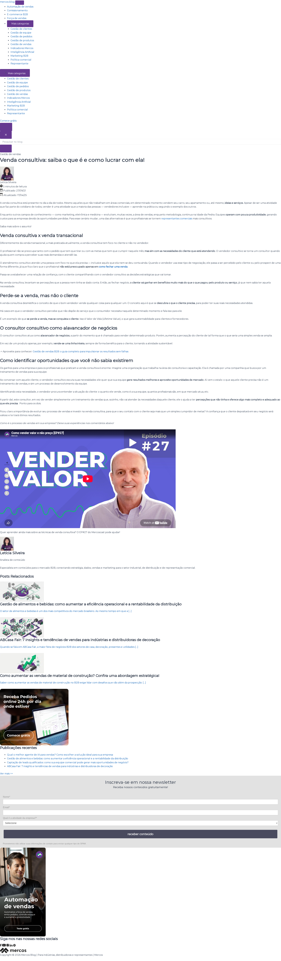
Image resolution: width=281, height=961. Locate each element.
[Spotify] (14, 945)
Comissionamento (17, 10)
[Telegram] (6, 487)
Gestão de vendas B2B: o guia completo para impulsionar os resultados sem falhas (80, 351)
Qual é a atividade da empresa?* (20, 818)
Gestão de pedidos (21, 36)
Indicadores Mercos (22, 48)
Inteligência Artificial (22, 52)
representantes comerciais (176, 218)
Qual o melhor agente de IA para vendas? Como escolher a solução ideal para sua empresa (60, 754)
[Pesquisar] (6, 148)
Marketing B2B (19, 55)
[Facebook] (1, 945)
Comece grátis (8, 120)
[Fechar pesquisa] (6, 135)
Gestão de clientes (21, 28)
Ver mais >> (6, 773)
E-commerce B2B (17, 14)
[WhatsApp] (6, 481)
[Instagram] (8, 945)
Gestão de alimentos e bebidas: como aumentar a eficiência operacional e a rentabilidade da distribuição (67, 758)
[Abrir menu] (19, 2)
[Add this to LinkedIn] (6, 475)
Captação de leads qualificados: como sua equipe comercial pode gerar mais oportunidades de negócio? (67, 762)
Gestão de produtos (22, 40)
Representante (19, 63)
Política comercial (21, 59)
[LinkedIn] (11, 945)
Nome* (6, 797)
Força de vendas (16, 18)
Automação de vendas (20, 6)
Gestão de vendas (21, 44)
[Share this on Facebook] (6, 469)
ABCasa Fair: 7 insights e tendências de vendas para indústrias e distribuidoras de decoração (60, 766)
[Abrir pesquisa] (6, 127)
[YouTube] (4, 945)
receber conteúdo (140, 834)
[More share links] (6, 493)
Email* (6, 807)
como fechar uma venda (113, 266)
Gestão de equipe (21, 32)
